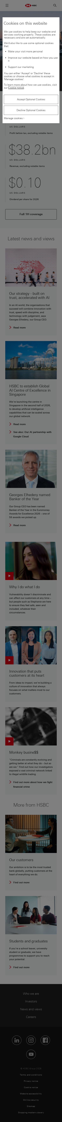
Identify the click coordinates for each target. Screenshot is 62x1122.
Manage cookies (13, 118)
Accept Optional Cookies (31, 99)
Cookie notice (16, 87)
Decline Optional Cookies (31, 110)
